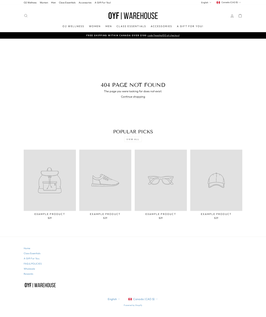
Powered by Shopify (133, 305)
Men (53, 2)
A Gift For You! (103, 2)
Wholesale (29, 268)
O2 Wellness (30, 2)
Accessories (85, 2)
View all (133, 139)
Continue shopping (133, 96)
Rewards (28, 273)
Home (27, 248)
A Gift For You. (32, 258)
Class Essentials (67, 2)
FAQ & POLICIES (33, 263)
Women (44, 2)
